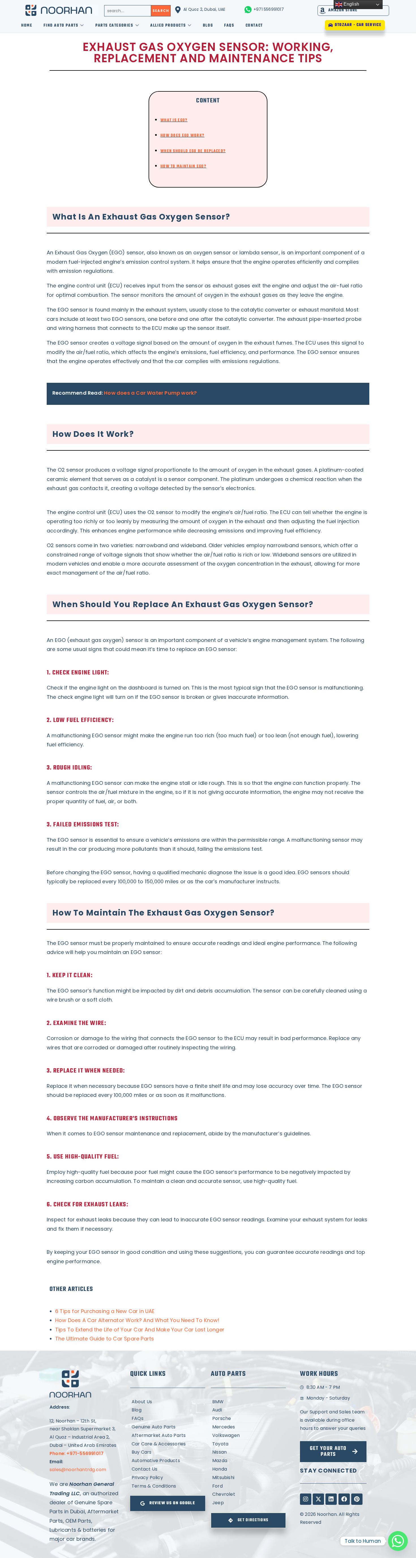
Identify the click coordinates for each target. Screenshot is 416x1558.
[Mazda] (248, 1461)
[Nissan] (248, 1452)
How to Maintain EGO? (183, 166)
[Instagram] (305, 1499)
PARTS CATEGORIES (114, 25)
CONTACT (254, 25)
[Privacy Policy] (167, 1478)
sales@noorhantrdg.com (78, 1469)
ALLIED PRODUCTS (168, 25)
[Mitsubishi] (248, 1478)
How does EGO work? (182, 135)
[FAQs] (167, 1419)
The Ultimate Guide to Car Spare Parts (104, 1338)
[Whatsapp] (398, 1541)
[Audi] (248, 1410)
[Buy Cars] (167, 1452)
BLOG (208, 25)
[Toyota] (248, 1444)
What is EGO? (174, 120)
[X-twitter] (318, 1499)
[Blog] (167, 1410)
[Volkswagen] (248, 1436)
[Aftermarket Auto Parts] (167, 1436)
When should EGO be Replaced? (193, 151)
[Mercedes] (248, 1427)
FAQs (229, 25)
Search (161, 10)
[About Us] (167, 1402)
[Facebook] (344, 1499)
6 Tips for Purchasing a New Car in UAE (105, 1311)
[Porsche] (248, 1419)
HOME (26, 25)
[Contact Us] (167, 1469)
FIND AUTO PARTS (61, 25)
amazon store (343, 10)
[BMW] (248, 1402)
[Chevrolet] (248, 1494)
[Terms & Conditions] (167, 1486)
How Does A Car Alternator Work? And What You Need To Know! (137, 1320)
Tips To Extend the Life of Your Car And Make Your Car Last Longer (139, 1329)
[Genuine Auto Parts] (167, 1427)
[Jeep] (248, 1503)
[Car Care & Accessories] (167, 1444)
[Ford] (248, 1486)
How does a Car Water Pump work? (150, 392)
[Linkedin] (331, 1499)
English (350, 4)
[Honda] (248, 1469)
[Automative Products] (167, 1461)
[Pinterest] (357, 1499)
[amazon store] (322, 10)
